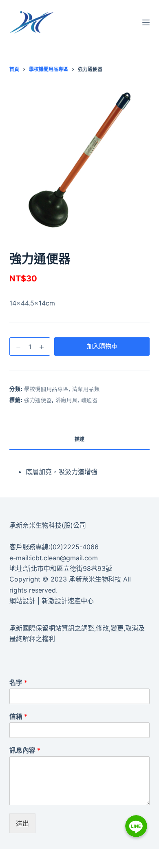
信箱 (18, 716)
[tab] (79, 439)
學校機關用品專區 (46, 389)
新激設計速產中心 (68, 601)
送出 (22, 823)
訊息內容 (24, 750)
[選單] (146, 22)
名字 (18, 682)
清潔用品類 (86, 389)
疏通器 (89, 400)
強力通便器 (38, 400)
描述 (79, 439)
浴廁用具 (66, 400)
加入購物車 (102, 346)
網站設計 (22, 601)
